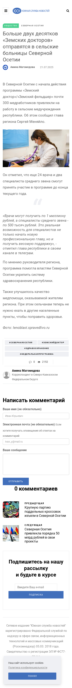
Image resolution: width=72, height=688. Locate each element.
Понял (32, 676)
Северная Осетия (32, 26)
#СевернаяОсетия (20, 342)
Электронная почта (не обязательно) (29, 424)
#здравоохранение (36, 348)
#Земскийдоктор (53, 342)
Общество (10, 26)
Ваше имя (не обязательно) (22, 409)
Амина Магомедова (22, 67)
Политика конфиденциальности (27, 667)
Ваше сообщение (15, 450)
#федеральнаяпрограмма (37, 354)
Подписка (36, 594)
